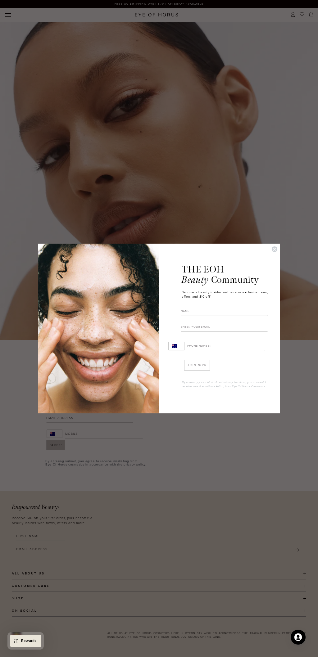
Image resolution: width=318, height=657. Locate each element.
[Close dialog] (274, 249)
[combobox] (176, 346)
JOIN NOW (197, 365)
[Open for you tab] (298, 637)
